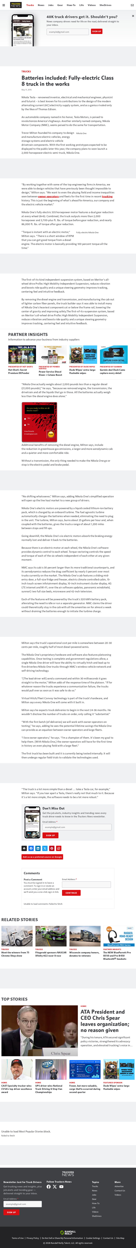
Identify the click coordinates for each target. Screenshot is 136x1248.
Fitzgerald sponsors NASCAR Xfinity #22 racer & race (51, 954)
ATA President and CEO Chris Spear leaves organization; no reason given (105, 1021)
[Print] (24, 848)
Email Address (49, 822)
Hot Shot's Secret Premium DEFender (18, 371)
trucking (107, 196)
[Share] (31, 848)
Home (83, 1006)
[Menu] (3, 5)
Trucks (26, 71)
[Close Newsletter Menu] (133, 16)
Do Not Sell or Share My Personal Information (62, 1238)
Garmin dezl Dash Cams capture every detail (112, 371)
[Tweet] (45, 848)
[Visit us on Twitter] (55, 1186)
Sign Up (96, 31)
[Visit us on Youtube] (61, 1186)
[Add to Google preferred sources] (58, 848)
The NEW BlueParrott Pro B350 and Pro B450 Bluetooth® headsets (117, 955)
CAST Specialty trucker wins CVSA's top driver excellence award (16, 1089)
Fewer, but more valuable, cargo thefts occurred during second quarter (84, 1089)
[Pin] (51, 848)
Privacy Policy (33, 1238)
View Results (29, 431)
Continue (71, 893)
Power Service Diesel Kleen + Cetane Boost (50, 373)
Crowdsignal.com (30, 434)
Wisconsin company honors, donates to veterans (84, 954)
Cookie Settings (93, 1238)
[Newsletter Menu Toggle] (132, 5)
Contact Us (108, 1238)
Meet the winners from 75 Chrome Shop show (15, 954)
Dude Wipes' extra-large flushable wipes (82, 371)
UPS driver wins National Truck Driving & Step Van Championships (48, 1089)
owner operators (48, 196)
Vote (51, 434)
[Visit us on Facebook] (49, 1186)
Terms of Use (18, 1238)
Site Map (120, 1238)
